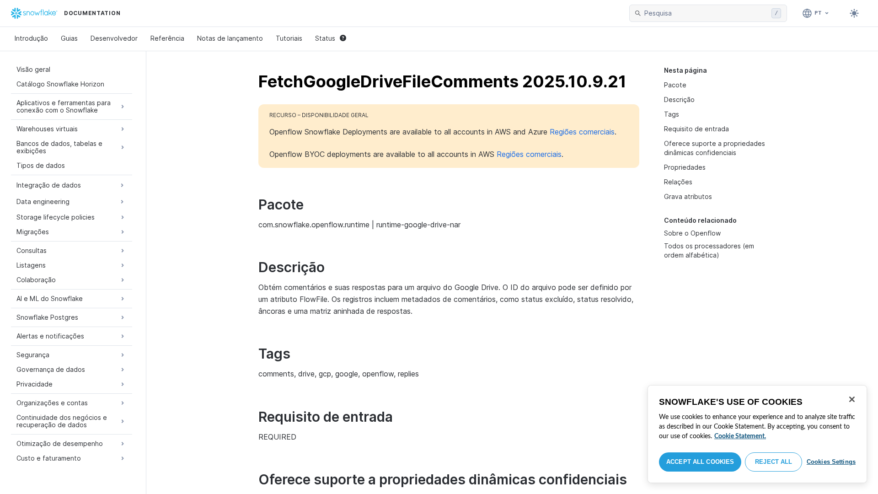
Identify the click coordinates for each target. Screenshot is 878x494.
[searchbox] (706, 13)
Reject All (773, 461)
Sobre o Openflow (692, 233)
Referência (167, 38)
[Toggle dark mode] (854, 13)
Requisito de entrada (696, 129)
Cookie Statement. (740, 436)
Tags (671, 114)
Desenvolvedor (114, 38)
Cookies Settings (831, 461)
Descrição (679, 99)
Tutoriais (289, 38)
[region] (757, 434)
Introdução (31, 38)
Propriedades (685, 167)
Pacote (675, 85)
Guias (69, 38)
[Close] (852, 399)
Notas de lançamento (230, 38)
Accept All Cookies (700, 461)
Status (325, 38)
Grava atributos (688, 196)
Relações (678, 182)
